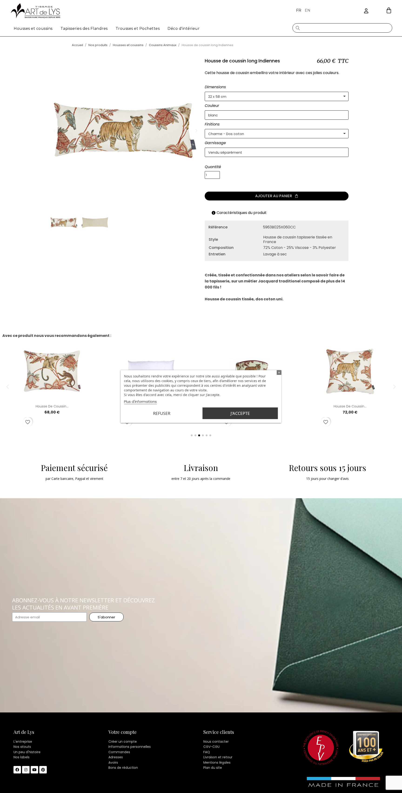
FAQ (206, 752)
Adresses (115, 757)
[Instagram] (26, 769)
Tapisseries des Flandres (84, 28)
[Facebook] (17, 769)
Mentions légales (217, 762)
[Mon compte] (366, 11)
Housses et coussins (33, 28)
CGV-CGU (211, 746)
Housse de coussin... (52, 406)
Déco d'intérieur (184, 28)
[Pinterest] (43, 769)
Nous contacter (216, 741)
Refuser (161, 413)
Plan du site (212, 767)
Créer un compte (122, 741)
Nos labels (21, 757)
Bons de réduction (123, 767)
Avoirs (113, 762)
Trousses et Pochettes (138, 28)
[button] (388, 10)
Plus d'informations (140, 401)
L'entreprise (22, 741)
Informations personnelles (129, 746)
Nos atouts (22, 746)
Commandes (119, 752)
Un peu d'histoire (26, 752)
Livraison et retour (217, 757)
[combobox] (342, 28)
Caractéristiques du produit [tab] (242, 212)
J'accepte (240, 413)
